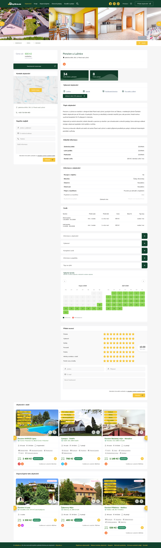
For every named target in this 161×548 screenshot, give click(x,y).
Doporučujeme (44, 4)
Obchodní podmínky (120, 545)
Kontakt (145, 545)
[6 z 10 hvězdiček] (120, 334)
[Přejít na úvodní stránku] (14, 3)
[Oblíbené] (131, 3)
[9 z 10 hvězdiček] (130, 334)
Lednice (68, 91)
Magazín (110, 545)
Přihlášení (125, 3)
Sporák (88, 91)
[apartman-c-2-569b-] (73, 23)
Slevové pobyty (57, 4)
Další (54, 432)
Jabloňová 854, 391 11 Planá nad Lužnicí (77, 57)
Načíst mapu (35, 90)
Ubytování (28, 4)
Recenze (37, 43)
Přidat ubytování (142, 4)
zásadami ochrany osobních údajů (46, 155)
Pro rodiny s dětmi (130, 91)
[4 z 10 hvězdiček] (114, 334)
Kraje (35, 4)
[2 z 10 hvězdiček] (107, 334)
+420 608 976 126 (118, 3)
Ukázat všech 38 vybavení (73, 96)
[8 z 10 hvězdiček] (127, 334)
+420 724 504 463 (24, 112)
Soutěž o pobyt (69, 4)
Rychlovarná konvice (111, 91)
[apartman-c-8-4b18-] (122, 23)
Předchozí (50, 432)
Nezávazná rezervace (34, 66)
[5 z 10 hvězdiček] (117, 334)
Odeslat (47, 160)
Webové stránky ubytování (98, 545)
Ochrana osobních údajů (134, 545)
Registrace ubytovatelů (82, 545)
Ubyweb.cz (59, 545)
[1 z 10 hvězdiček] (104, 334)
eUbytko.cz (18, 545)
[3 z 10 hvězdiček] (111, 334)
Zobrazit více (104, 199)
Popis (28, 43)
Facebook (110, 3)
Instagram (114, 3)
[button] (69, 36)
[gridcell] (99, 304)
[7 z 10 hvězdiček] (123, 334)
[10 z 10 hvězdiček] (133, 334)
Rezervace (18, 43)
